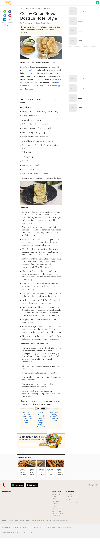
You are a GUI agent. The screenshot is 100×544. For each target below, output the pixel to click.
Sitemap (48, 520)
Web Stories (57, 494)
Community (57, 501)
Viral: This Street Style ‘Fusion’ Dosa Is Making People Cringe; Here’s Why (41, 419)
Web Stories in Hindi (58, 498)
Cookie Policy (24, 520)
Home (21, 8)
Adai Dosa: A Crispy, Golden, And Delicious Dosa (54, 417)
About (70, 494)
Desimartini (51, 527)
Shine (58, 527)
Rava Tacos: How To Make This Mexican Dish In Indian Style (27, 418)
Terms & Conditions (37, 520)
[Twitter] (92, 485)
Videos (55, 509)
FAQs (69, 499)
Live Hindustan (33, 527)
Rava (58, 83)
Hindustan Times (20, 527)
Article (27, 8)
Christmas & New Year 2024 (59, 515)
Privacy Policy (13, 520)
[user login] (97, 2)
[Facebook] (89, 485)
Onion (22, 67)
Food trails (57, 511)
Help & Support (73, 497)
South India (32, 70)
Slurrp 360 (56, 506)
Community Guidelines (60, 520)
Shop (55, 504)
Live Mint (42, 527)
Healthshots (66, 527)
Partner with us (73, 502)
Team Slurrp (27, 23)
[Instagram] (96, 485)
